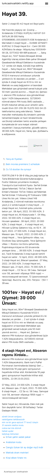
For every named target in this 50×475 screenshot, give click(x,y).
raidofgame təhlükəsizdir (13, 419)
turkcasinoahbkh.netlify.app (18, 3)
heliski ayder (7, 431)
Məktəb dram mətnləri (17, 452)
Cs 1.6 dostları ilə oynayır (18, 169)
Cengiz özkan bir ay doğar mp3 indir (24, 447)
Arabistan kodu (13, 442)
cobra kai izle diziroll (11, 428)
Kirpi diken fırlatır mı (16, 458)
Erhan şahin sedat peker (18, 437)
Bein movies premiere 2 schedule (23, 164)
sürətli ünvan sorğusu (11, 416)
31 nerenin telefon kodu (13, 425)
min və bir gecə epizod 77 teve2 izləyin (20, 422)
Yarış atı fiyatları (14, 159)
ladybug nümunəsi (10, 434)
